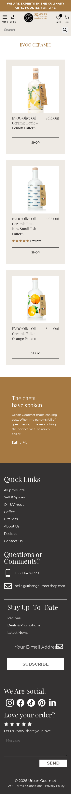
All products (14, 490)
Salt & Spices (14, 497)
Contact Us (13, 541)
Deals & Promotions (23, 625)
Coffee (9, 512)
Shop (35, 142)
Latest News (17, 633)
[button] (21, 241)
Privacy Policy (54, 786)
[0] (58, 17)
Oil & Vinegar (15, 505)
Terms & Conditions (28, 786)
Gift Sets (11, 519)
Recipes (10, 534)
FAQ (10, 786)
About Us (11, 526)
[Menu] (4, 17)
